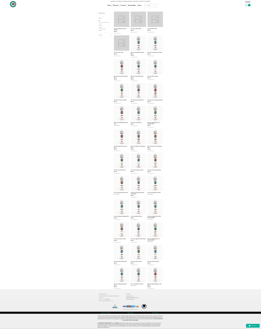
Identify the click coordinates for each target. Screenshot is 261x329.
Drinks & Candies (102, 29)
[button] (123, 5)
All (99, 20)
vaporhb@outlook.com (107, 301)
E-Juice (100, 24)
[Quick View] (121, 19)
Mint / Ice (100, 25)
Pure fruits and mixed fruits (104, 22)
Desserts (100, 27)
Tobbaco (100, 30)
